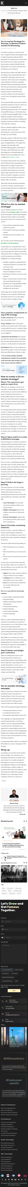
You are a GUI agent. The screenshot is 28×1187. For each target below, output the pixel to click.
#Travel (18, 893)
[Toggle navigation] (26, 3)
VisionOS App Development (8, 1135)
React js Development (7, 1170)
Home (2, 10)
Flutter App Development (7, 1143)
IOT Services (4, 1131)
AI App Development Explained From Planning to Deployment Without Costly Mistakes (17, 857)
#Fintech (4, 890)
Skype (6, 1019)
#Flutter (9, 890)
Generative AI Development (8, 1122)
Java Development (6, 1159)
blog (6, 10)
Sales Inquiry (12, 1000)
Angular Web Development (8, 1163)
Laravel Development (6, 1166)
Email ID (7, 1013)
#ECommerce (10, 888)
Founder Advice (6, 39)
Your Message (4, 942)
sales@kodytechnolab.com (12, 1015)
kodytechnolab (9, 1021)
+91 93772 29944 (9, 1008)
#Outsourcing (12, 893)
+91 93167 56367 (13, 1002)
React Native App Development (9, 1149)
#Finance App (18, 888)
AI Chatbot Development (7, 1126)
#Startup (4, 780)
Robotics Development (7, 1110)
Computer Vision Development (9, 1133)
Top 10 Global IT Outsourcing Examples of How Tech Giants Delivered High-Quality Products (13, 845)
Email (2, 926)
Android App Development (8, 1145)
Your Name (3, 918)
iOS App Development (7, 1147)
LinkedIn (23, 814)
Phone (2, 934)
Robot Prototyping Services (8, 1108)
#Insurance (4, 893)
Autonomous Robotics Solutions (9, 1112)
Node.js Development (6, 1168)
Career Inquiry (8, 1006)
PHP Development (6, 1161)
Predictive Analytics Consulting (9, 1129)
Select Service (4, 966)
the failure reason (13, 157)
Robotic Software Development (9, 1114)
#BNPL (3, 888)
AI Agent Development (7, 1124)
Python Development (6, 1157)
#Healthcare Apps (17, 890)
